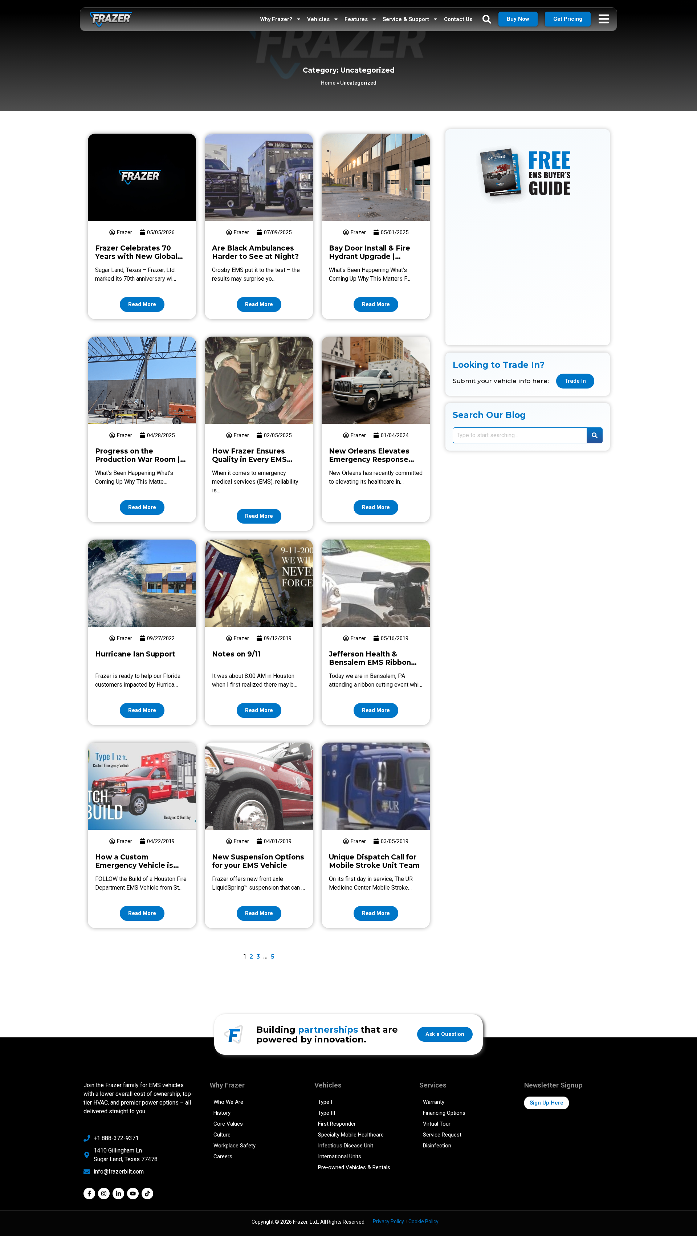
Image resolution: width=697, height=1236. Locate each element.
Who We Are (228, 1102)
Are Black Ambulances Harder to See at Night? (255, 252)
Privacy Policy (388, 1221)
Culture (222, 1134)
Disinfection (437, 1145)
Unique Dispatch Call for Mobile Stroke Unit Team (374, 861)
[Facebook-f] (89, 1193)
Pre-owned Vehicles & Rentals (354, 1167)
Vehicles (318, 19)
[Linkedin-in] (118, 1193)
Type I (325, 1102)
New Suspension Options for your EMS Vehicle (258, 861)
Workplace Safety (234, 1145)
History (222, 1113)
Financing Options (444, 1113)
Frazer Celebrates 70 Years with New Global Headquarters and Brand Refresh (139, 260)
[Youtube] (133, 1193)
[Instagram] (104, 1193)
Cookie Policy (423, 1221)
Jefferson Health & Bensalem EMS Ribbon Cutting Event (370, 662)
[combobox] (520, 435)
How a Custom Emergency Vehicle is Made (134, 865)
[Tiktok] (147, 1193)
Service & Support (406, 19)
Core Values (228, 1124)
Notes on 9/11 (236, 654)
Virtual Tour (437, 1124)
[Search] (595, 435)
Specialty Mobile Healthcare (351, 1134)
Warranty (433, 1102)
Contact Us (458, 19)
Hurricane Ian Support (135, 654)
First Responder (337, 1124)
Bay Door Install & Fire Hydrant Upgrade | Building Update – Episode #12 (369, 260)
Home (328, 83)
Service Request (442, 1134)
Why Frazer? (276, 19)
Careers (222, 1156)
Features (356, 19)
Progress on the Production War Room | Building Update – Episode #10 (137, 463)
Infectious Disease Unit (345, 1145)
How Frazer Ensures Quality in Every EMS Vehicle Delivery (249, 459)
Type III (326, 1113)
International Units (339, 1156)
